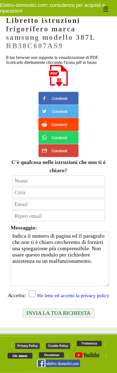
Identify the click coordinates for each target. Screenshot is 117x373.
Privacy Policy (27, 346)
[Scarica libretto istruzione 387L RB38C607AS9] (58, 76)
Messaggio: (24, 228)
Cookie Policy (58, 346)
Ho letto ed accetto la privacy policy (73, 295)
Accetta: (17, 295)
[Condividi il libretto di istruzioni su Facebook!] (58, 98)
